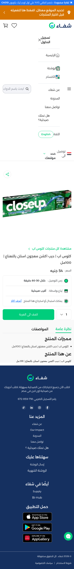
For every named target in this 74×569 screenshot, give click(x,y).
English (45, 134)
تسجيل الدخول (46, 40)
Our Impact (37, 429)
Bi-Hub (37, 497)
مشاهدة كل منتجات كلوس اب (51, 248)
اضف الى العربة (28, 314)
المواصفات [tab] (39, 329)
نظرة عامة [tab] (63, 329)
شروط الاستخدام (63, 563)
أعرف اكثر (16, 301)
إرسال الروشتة (37, 464)
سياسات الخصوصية (44, 563)
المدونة (55, 98)
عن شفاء (54, 90)
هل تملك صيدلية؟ (44, 118)
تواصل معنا (52, 107)
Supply (37, 491)
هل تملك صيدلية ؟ (37, 448)
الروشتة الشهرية (37, 470)
